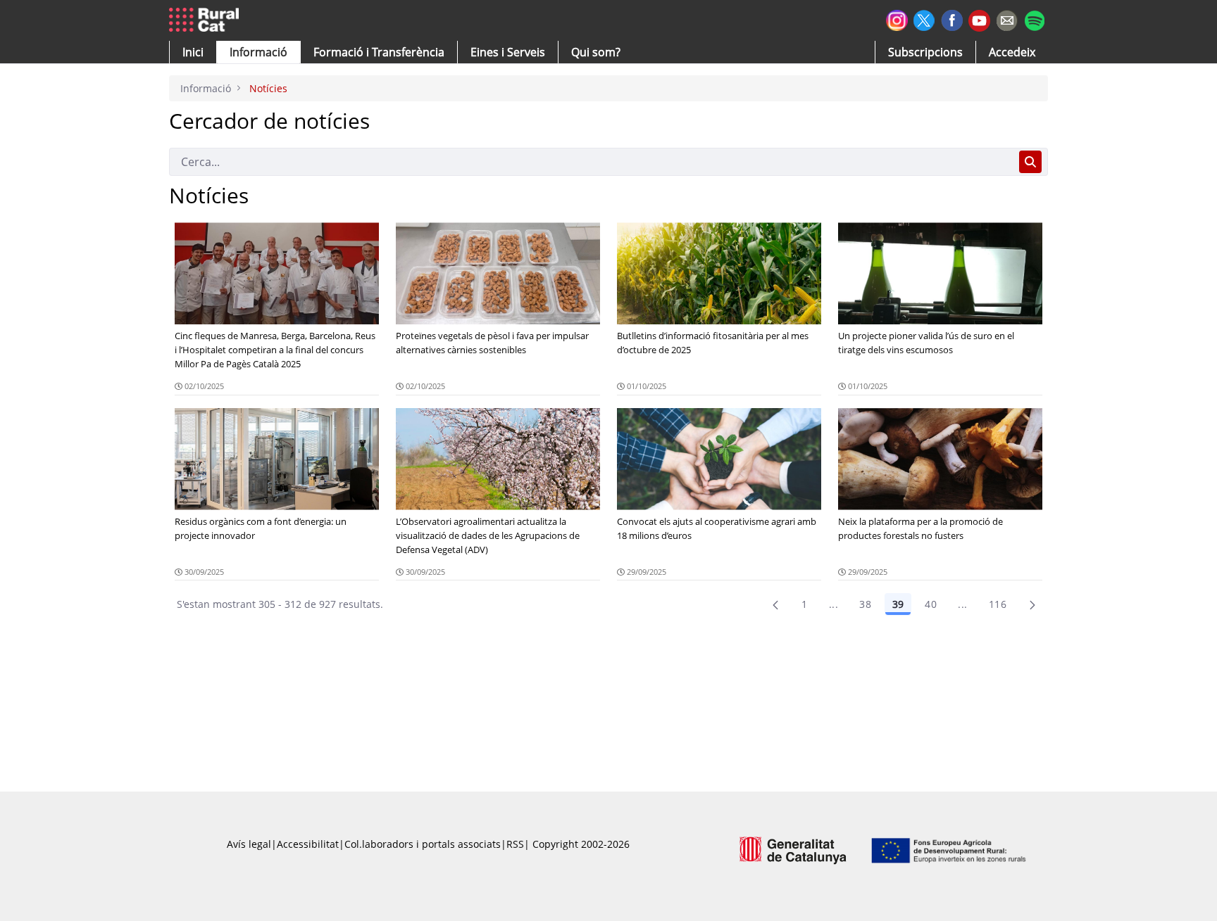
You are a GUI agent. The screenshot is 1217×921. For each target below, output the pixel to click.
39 (898, 604)
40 (931, 604)
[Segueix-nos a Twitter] (924, 18)
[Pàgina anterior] (775, 604)
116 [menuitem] (997, 604)
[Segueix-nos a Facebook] (952, 18)
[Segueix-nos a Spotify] (1034, 18)
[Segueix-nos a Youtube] (979, 19)
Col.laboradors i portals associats (422, 844)
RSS (515, 844)
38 (865, 604)
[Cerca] (1030, 162)
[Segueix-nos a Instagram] (897, 18)
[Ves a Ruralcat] (206, 20)
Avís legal (249, 844)
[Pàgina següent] (1032, 604)
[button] (193, 52)
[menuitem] (379, 52)
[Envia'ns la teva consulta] (1007, 18)
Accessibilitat (308, 844)
